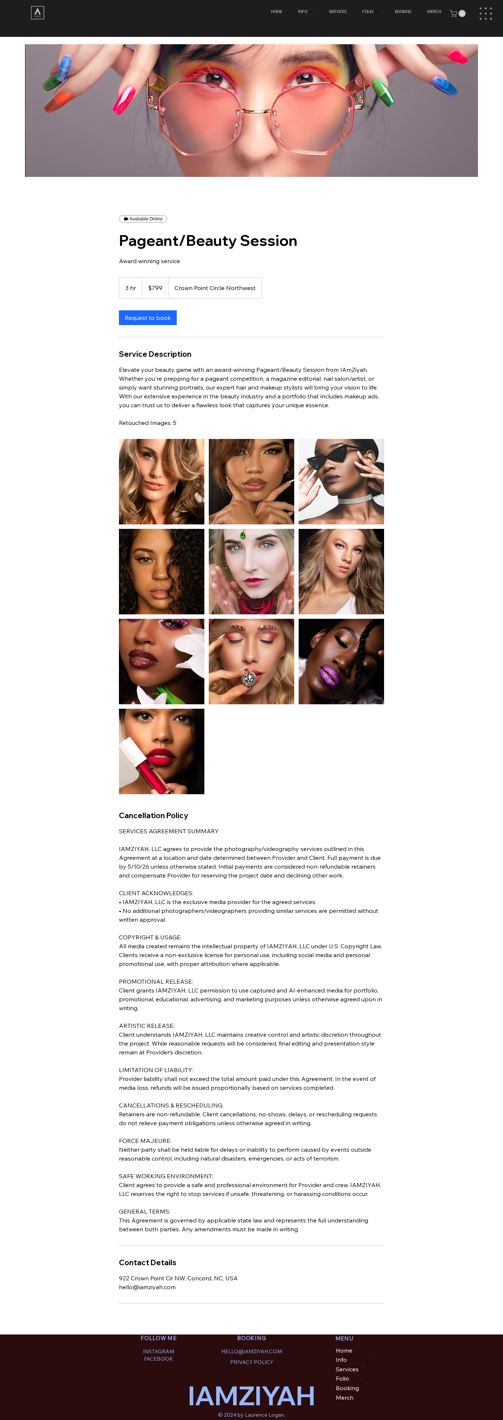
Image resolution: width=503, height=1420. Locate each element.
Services (347, 1369)
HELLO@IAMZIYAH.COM (251, 1351)
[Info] (367, 1360)
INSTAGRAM (158, 1351)
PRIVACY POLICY (251, 1362)
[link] (148, 317)
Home (344, 1350)
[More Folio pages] (377, 12)
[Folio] (367, 1379)
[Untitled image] (161, 481)
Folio (342, 1378)
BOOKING (251, 1338)
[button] (458, 13)
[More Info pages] (311, 12)
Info (341, 1359)
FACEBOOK (158, 1359)
